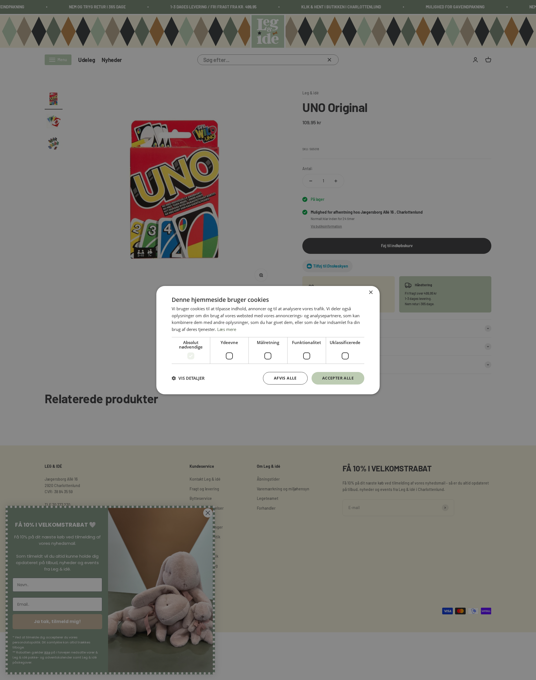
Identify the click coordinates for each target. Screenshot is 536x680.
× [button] (370, 292)
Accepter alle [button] (338, 378)
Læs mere (226, 329)
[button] (188, 378)
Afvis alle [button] (285, 378)
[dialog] (268, 340)
